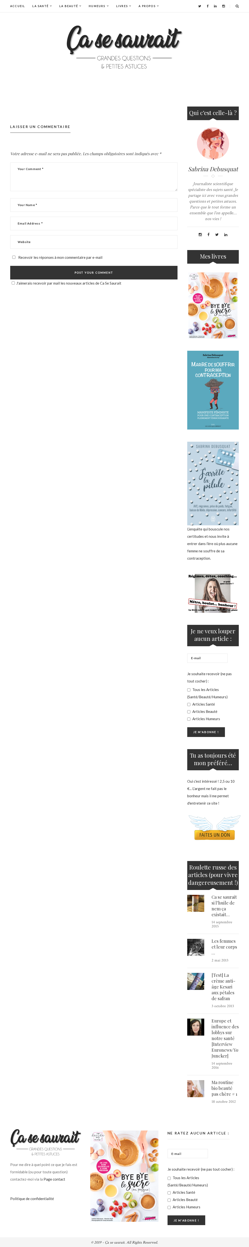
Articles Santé (203, 704)
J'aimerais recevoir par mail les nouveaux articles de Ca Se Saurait (68, 283)
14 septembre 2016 (222, 1065)
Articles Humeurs (206, 719)
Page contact (54, 1179)
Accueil (17, 6)
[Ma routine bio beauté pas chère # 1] (195, 1088)
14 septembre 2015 (222, 924)
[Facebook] (207, 6)
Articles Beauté (204, 711)
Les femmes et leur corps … (224, 947)
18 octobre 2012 (224, 1101)
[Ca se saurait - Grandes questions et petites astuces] (124, 47)
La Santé (40, 6)
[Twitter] (199, 6)
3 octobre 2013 (223, 1006)
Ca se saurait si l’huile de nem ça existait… (224, 905)
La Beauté (68, 6)
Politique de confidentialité (32, 1198)
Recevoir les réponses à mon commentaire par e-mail (60, 257)
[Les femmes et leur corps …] (195, 947)
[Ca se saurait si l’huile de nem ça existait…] (195, 903)
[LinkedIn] (215, 6)
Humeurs (97, 6)
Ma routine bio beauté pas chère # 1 (224, 1088)
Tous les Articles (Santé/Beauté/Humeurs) (207, 693)
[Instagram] (223, 6)
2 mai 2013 (220, 960)
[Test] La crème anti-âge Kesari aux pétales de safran (223, 986)
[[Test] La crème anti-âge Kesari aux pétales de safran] (195, 981)
